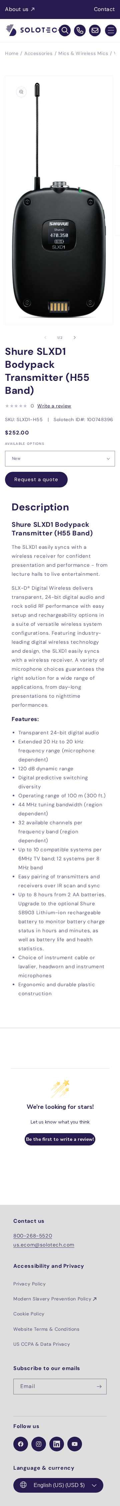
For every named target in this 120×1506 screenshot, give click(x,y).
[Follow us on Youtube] (74, 1444)
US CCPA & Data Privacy (41, 1344)
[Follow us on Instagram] (38, 1444)
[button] (111, 30)
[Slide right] (74, 337)
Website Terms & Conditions (46, 1329)
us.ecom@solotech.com (43, 1244)
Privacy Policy (29, 1284)
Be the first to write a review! (60, 1139)
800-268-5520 (32, 1235)
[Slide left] (45, 337)
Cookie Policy (29, 1314)
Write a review (54, 406)
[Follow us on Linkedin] (56, 1444)
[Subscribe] (99, 1386)
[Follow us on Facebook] (20, 1444)
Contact (104, 9)
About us (17, 9)
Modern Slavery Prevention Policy (52, 1299)
